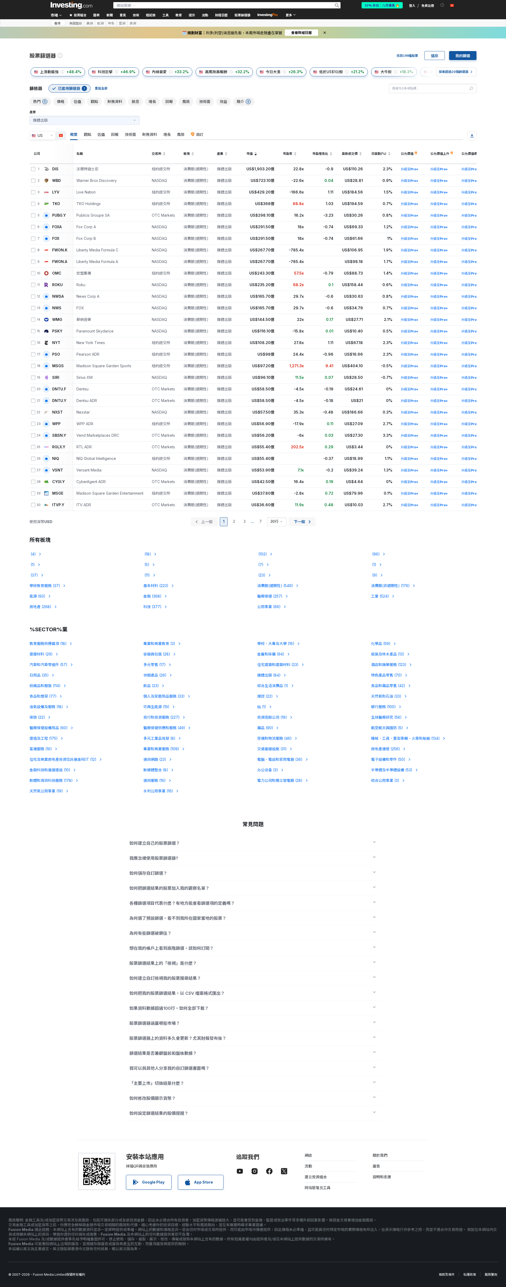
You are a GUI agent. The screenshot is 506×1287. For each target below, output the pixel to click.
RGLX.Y (58, 447)
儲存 (434, 55)
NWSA (58, 296)
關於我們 (380, 1155)
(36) (280, 759)
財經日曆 (221, 15)
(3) (159, 643)
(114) (45, 685)
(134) (405, 738)
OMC (56, 273)
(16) (275, 643)
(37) (34, 575)
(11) (146, 575)
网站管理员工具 (317, 1187)
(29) (41, 654)
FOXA (57, 227)
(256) (385, 749)
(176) (390, 585)
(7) (260, 564)
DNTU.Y (59, 401)
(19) (156, 706)
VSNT (57, 470)
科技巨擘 (105, 71)
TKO (56, 204)
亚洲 (122, 23)
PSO (56, 354)
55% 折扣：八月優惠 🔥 (382, 5)
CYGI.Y (58, 482)
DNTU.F (59, 389)
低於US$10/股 (331, 71)
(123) (388, 664)
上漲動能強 (49, 71)
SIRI (55, 377)
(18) (147, 554)
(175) (44, 738)
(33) (164, 696)
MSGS (58, 366)
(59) (381, 643)
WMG (57, 319)
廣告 (376, 1166)
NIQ (55, 458)
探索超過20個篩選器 (453, 72)
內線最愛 (159, 71)
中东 (111, 23)
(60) (49, 728)
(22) (265, 696)
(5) (146, 564)
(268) (40, 606)
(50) (388, 759)
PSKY (57, 331)
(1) (32, 564)
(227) (161, 717)
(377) (152, 606)
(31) (272, 749)
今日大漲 (273, 71)
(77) (43, 696)
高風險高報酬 (216, 71)
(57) (48, 664)
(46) (274, 738)
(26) (155, 675)
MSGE (57, 493)
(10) (50, 770)
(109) (161, 749)
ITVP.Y (58, 505)
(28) (156, 654)
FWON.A (59, 262)
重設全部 (101, 88)
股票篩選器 (242, 15)
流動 (308, 1166)
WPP (56, 424)
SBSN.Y (59, 435)
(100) (383, 706)
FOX (55, 238)
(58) (386, 717)
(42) (388, 685)
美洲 (89, 23)
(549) (275, 585)
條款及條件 (447, 1274)
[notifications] (442, 5)
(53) (391, 770)
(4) (33, 554)
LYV (55, 192)
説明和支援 (382, 1177)
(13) (387, 654)
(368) (152, 596)
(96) (375, 554)
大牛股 (386, 71)
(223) (155, 585)
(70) (386, 675)
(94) (270, 654)
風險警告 (491, 1274)
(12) (63, 759)
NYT (56, 343)
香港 (57, 23)
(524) (380, 596)
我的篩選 (462, 55)
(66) (269, 606)
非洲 (133, 23)
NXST (57, 412)
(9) (374, 575)
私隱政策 (469, 1274)
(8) (159, 738)
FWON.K (59, 250)
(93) (37, 596)
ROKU (57, 285)
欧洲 (100, 23)
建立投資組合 (316, 1177)
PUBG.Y (59, 215)
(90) (265, 728)
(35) (39, 675)
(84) (269, 675)
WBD (56, 180)
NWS (56, 308)
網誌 (308, 1155)
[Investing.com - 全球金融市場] (71, 5)
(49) (164, 728)
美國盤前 (75, 23)
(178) (51, 780)
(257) (270, 596)
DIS (55, 169)
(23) (261, 575)
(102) (262, 554)
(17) (154, 664)
